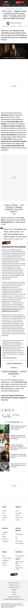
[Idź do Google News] (13, 410)
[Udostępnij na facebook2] (2, 410)
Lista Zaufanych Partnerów (9, 358)
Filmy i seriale (15, 8)
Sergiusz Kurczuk (15, 23)
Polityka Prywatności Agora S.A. (10, 311)
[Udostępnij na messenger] (5, 410)
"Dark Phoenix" (9, 388)
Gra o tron (16, 415)
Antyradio (8, 8)
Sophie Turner (19, 143)
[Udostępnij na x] (9, 410)
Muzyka (5, 528)
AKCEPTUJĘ (14, 367)
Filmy (4, 507)
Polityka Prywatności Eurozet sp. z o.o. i (12, 309)
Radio (4, 552)
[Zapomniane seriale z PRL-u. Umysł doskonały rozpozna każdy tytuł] (4, 466)
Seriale (20, 8)
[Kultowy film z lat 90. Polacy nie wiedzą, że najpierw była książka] (4, 457)
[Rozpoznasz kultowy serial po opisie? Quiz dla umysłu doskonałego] (4, 438)
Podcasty (19, 552)
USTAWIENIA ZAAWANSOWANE (14, 363)
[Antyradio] (4, 2)
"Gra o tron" (13, 113)
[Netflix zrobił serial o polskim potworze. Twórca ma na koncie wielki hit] (4, 429)
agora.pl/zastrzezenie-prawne (7, 607)
